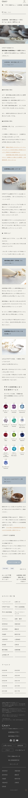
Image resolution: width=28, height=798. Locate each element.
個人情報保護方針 (14, 760)
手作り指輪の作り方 (14, 756)
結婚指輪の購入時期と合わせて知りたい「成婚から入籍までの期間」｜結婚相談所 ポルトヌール (14, 157)
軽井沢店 (17, 634)
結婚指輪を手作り (14, 732)
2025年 (17, 670)
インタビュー (20, 750)
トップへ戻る (26, 790)
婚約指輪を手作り (14, 736)
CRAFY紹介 (5, 568)
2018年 (4, 691)
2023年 (17, 675)
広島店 (17, 644)
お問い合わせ (7, 745)
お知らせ (17, 601)
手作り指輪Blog (10, 5)
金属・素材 (18, 619)
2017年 (17, 691)
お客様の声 (5, 655)
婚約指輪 (5, 649)
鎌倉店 (17, 629)
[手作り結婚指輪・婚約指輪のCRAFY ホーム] (2, 5)
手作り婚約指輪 (7, 612)
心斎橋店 (17, 639)
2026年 (4, 670)
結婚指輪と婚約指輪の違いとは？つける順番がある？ (21, 578)
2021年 (17, 680)
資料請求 (20, 745)
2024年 (4, 675)
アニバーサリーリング (20, 612)
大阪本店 (5, 639)
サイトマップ (14, 764)
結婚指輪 (17, 649)
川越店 (4, 634)
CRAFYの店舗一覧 (14, 562)
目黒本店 (5, 624)
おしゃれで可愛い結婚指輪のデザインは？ (6, 577)
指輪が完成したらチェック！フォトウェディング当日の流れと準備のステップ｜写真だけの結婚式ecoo (14, 149)
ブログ (8, 750)
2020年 (4, 686)
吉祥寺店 (5, 629)
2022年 (4, 680)
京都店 (12, 568)
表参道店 (17, 624)
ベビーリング (6, 601)
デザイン (5, 619)
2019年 (17, 686)
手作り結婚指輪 (20, 607)
